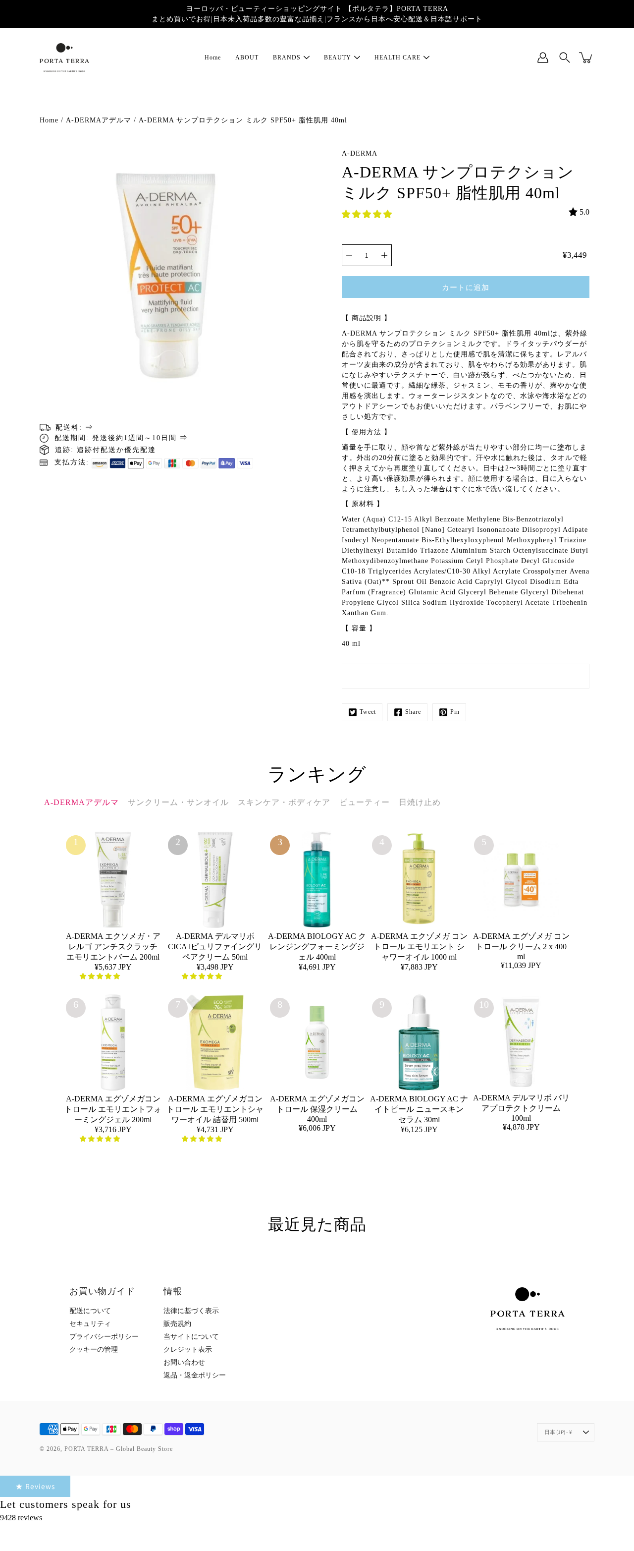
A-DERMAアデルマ (98, 120)
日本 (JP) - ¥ (558, 1432)
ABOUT (247, 57)
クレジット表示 (187, 1349)
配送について (90, 1311)
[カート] (586, 57)
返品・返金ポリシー (194, 1375)
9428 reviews (21, 1517)
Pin (455, 711)
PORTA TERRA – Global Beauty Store (118, 1448)
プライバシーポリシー (104, 1336)
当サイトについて (191, 1336)
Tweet (368, 711)
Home (213, 57)
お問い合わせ (184, 1362)
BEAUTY (337, 57)
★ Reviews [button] (35, 1486)
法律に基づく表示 (191, 1311)
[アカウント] (543, 57)
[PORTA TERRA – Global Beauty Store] (64, 57)
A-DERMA (359, 153)
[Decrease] (349, 255)
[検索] (565, 57)
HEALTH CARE (397, 57)
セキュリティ (90, 1323)
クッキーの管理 (93, 1349)
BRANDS (287, 57)
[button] (368, 214)
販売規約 (177, 1323)
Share (413, 711)
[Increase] (384, 255)
